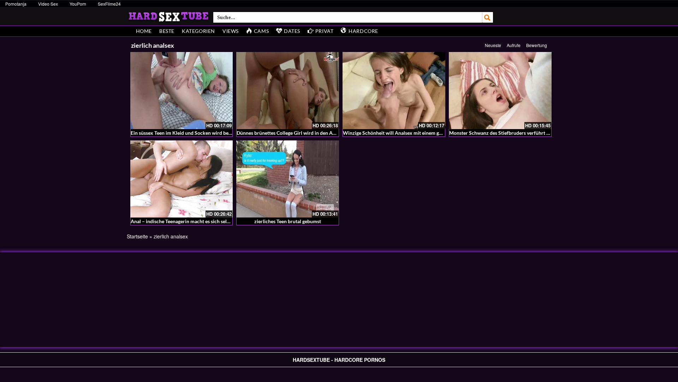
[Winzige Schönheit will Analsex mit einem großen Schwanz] (394, 90)
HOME (144, 31)
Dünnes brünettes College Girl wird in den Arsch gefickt (297, 133)
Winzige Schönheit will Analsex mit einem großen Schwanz (408, 133)
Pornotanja (15, 4)
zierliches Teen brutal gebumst (287, 221)
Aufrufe (514, 45)
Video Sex (48, 4)
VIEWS (230, 31)
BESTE (166, 31)
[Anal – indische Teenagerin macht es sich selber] (181, 179)
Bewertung (536, 45)
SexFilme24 (109, 4)
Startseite (137, 236)
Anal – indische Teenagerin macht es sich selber (182, 221)
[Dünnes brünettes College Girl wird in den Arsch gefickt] (287, 90)
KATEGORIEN (198, 31)
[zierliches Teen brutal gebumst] (287, 179)
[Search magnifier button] (487, 17)
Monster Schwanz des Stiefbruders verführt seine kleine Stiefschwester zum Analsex (542, 133)
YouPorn (78, 4)
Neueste (493, 45)
